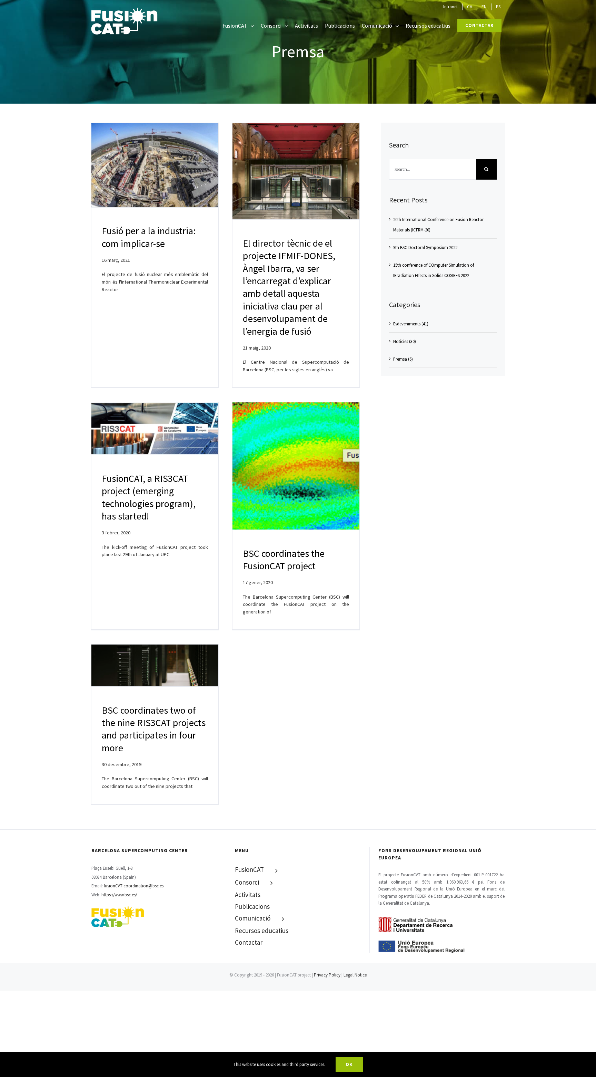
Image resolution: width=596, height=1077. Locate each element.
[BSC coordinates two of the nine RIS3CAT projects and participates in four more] (154, 665)
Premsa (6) (403, 359)
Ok (349, 1064)
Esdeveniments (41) (410, 323)
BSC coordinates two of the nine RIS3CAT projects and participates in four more (154, 729)
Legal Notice (355, 975)
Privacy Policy (327, 975)
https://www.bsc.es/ (119, 894)
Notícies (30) (404, 341)
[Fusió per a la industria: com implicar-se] (154, 165)
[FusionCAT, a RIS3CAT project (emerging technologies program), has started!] (154, 428)
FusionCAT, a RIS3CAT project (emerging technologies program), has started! (149, 497)
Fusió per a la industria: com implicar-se (149, 237)
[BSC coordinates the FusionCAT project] (295, 466)
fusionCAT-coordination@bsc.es (133, 885)
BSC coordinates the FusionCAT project (284, 559)
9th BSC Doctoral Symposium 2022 (425, 247)
